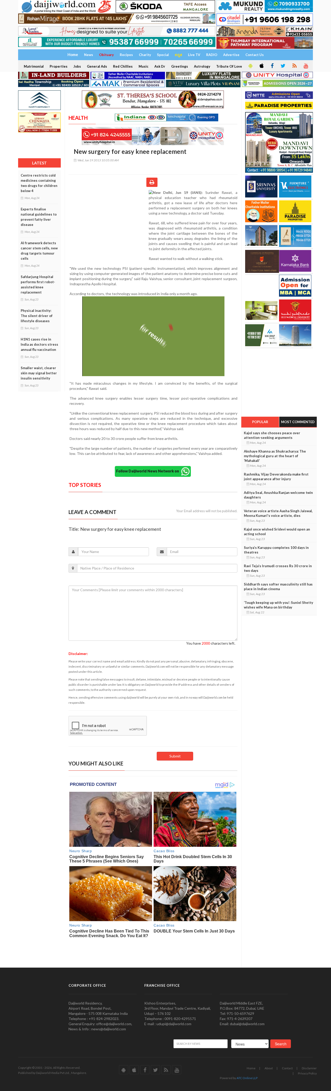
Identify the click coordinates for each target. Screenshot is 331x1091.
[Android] (250, 66)
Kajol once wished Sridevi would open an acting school (277, 531)
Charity (145, 55)
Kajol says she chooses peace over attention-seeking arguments (272, 435)
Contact (287, 1068)
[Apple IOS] (261, 66)
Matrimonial (34, 66)
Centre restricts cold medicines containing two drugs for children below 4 (39, 183)
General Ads (97, 66)
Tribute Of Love (229, 66)
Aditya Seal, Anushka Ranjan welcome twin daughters (278, 495)
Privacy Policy (307, 1073)
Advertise (231, 55)
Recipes (126, 55)
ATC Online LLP (247, 1078)
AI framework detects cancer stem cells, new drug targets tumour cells (39, 250)
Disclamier (309, 1068)
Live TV (194, 55)
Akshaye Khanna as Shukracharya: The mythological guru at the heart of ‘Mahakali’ (275, 456)
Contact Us (254, 55)
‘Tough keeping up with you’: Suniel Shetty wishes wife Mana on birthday (278, 604)
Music (143, 66)
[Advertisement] (108, 223)
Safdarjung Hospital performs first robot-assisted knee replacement (38, 284)
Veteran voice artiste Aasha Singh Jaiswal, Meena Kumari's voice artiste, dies (278, 513)
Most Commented (298, 422)
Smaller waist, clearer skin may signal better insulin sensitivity (39, 373)
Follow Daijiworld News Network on (148, 471)
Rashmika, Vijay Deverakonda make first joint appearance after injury (276, 476)
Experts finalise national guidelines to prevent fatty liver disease (39, 217)
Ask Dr (159, 66)
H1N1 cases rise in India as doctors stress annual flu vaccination (39, 344)
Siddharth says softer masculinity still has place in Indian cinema (278, 586)
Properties (58, 66)
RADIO (211, 55)
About (269, 1068)
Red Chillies (123, 66)
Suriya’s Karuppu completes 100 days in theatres (276, 550)
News (88, 55)
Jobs (77, 66)
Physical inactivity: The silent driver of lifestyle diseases (36, 316)
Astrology (202, 66)
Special (163, 55)
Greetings (179, 66)
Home (251, 1068)
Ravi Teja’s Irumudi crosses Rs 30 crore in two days (278, 568)
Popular (260, 422)
